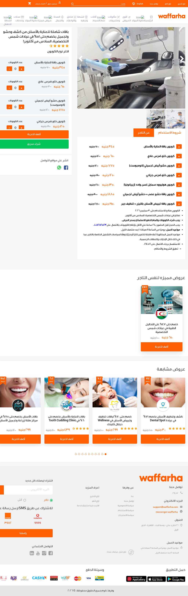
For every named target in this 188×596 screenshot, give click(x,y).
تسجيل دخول (52, 4)
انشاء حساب (40, 4)
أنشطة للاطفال (7, 22)
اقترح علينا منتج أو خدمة (88, 505)
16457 (175, 493)
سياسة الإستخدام (126, 510)
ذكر (46, 499)
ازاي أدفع (168, 4)
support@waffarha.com (165, 506)
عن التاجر (144, 132)
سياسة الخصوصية (126, 505)
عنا (132, 496)
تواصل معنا (154, 4)
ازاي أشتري (181, 4)
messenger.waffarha (167, 511)
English (139, 4)
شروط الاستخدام (169, 132)
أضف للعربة (161, 346)
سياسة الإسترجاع (126, 515)
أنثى (20, 499)
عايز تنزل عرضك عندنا (116, 552)
